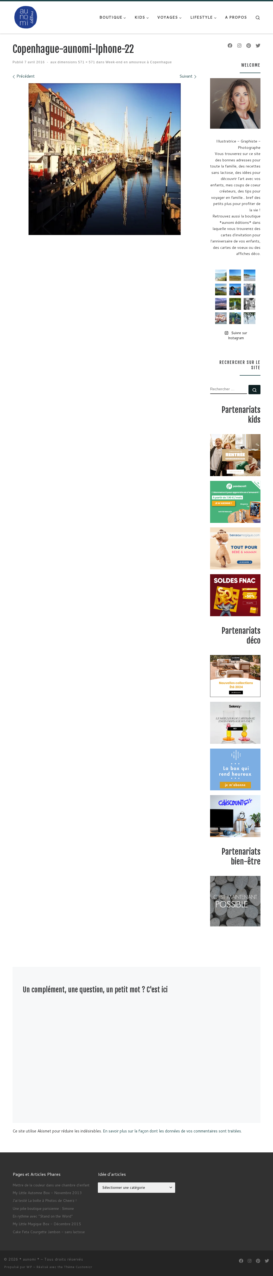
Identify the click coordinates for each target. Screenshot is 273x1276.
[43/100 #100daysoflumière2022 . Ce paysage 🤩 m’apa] (249, 275)
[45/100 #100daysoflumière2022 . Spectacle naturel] (221, 289)
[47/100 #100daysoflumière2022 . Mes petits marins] (235, 289)
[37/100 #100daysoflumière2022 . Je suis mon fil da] (221, 275)
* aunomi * (29, 1259)
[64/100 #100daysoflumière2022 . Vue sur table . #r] (249, 289)
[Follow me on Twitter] (258, 45)
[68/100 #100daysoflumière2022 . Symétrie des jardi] (235, 304)
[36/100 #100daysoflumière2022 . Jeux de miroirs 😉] (235, 318)
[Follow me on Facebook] (230, 45)
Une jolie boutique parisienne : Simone (43, 1208)
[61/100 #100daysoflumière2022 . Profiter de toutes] (235, 275)
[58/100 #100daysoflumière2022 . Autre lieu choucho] (249, 318)
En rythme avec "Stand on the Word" (43, 1216)
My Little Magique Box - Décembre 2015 (47, 1223)
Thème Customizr (78, 1267)
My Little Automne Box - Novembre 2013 (47, 1192)
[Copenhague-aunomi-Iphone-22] (105, 159)
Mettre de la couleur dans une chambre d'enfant (51, 1184)
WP (29, 1267)
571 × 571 (86, 62)
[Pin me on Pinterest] (248, 45)
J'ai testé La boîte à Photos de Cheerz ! (45, 1200)
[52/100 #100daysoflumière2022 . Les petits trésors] (221, 318)
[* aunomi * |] (26, 17)
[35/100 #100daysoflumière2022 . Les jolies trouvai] (249, 304)
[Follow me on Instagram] (239, 45)
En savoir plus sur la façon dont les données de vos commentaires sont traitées (172, 1131)
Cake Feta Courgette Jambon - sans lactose (49, 1231)
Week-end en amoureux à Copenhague (138, 62)
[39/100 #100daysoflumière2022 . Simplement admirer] (221, 304)
